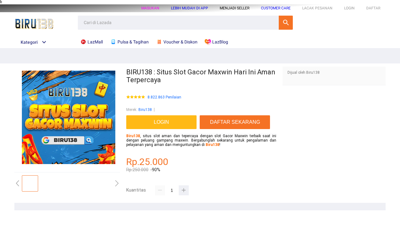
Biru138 (145, 110)
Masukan (150, 8)
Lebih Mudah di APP (189, 8)
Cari (286, 23)
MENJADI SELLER (234, 8)
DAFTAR (373, 8)
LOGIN (349, 8)
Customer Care (276, 8)
